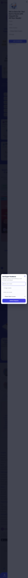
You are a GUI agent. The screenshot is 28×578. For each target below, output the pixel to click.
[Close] (25, 276)
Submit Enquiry (14, 300)
